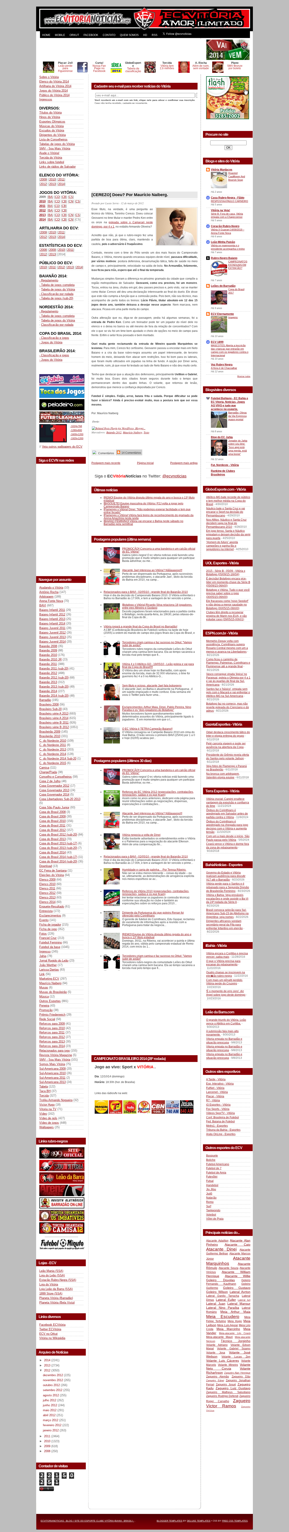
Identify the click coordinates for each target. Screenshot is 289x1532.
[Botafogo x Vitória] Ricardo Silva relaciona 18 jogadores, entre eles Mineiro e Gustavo (157, 606)
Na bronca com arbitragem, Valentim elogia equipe (223, 775)
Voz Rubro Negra (222, 364)
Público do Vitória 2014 (54, 95)
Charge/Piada (48, 772)
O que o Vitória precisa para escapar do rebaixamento (223, 963)
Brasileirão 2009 (49, 731)
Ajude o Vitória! (49, 153)
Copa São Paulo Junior (54, 807)
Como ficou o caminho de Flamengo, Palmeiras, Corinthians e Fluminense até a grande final (228, 663)
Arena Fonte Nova (51, 601)
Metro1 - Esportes (217, 1125)
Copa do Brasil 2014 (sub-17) (58, 857)
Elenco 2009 (47, 879)
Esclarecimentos (50, 915)
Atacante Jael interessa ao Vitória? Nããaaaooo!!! (152, 570)
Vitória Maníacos (221, 169)
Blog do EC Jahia (222, 437)
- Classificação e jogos (54, 338)
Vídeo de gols (48, 1118)
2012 (43, 184)
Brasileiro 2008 (49, 704)
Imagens (233, 317)
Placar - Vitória (215, 1096)
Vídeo (43, 1113)
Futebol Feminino (50, 942)
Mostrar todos (243, 376)
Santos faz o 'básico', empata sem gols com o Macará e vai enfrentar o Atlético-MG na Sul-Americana (228, 692)
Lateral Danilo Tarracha (222, 1295)
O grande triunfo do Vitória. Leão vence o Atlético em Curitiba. (226, 1021)
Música (44, 996)
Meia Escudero (222, 1316)
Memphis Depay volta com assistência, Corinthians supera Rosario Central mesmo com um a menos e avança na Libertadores (227, 646)
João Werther (48, 965)
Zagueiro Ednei (215, 1380)
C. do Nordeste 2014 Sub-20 (57, 758)
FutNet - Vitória (215, 1088)
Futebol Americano (217, 1164)
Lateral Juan (215, 1303)
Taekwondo (213, 1210)
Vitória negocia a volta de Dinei (141, 834)
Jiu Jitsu (211, 1189)
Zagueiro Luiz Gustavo (233, 1388)
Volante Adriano (217, 1345)
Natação (211, 1197)
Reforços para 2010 (52, 1028)
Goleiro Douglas (220, 1280)
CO (57, 197)
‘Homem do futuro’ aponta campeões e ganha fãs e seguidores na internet (222, 546)
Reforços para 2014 (52, 1046)
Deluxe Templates (198, 1521)
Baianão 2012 (48, 673)
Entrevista (46, 911)
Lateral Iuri (244, 1300)
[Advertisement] (122, 50)
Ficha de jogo (48, 929)
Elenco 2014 (47, 902)
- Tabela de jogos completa (57, 285)
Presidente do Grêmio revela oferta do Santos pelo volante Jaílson (227, 756)
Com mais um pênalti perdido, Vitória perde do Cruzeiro (224, 982)
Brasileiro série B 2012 (54, 727)
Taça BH (45, 1091)
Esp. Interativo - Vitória (220, 1083)
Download (45, 866)
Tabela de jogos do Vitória (58, 289)
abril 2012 (49, 1415)
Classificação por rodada (57, 324)
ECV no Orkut (48, 1333)
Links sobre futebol (51, 162)
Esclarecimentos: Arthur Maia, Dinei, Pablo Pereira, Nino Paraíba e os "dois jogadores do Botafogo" (156, 708)
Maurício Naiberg (50, 983)
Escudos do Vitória (51, 130)
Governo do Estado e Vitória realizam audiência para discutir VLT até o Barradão (225, 876)
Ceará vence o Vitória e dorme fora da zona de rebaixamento (227, 845)
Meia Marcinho (228, 1329)
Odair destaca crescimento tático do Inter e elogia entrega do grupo (228, 734)
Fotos (43, 933)
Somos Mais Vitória (52, 1064)
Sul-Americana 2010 (52, 1073)
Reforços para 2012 (52, 1037)
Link (42, 974)
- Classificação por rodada (56, 294)
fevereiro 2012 (52, 1425)
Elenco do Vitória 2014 (54, 81)
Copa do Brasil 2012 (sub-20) (58, 834)
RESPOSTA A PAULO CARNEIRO (229, 201)
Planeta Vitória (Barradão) (56, 1298)
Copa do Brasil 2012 (52, 830)
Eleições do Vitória (51, 875)
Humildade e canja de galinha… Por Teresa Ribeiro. (154, 869)
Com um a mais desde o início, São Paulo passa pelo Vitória (227, 838)
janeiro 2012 (51, 1430)
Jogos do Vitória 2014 (53, 90)
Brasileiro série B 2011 (54, 722)
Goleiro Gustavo (237, 1288)
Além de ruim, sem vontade (200, 67)
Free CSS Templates (235, 1521)
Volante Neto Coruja (228, 1366)
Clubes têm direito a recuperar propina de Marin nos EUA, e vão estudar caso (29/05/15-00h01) (226, 616)
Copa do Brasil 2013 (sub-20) (58, 848)
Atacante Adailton (217, 1240)
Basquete (212, 1155)
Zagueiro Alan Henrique (237, 1372)
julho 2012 (50, 1400)
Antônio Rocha (48, 592)
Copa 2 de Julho (50, 781)
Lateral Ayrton (240, 1292)
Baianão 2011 (48, 664)
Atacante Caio (238, 1244)
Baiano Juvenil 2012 (52, 632)
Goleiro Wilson (217, 1292)
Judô (209, 1193)
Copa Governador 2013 (54, 790)
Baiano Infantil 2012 (52, 614)
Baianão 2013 (48, 682)
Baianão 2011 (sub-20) (53, 668)
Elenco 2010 (47, 884)
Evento (44, 920)
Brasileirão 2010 (49, 736)
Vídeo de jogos (49, 1122)
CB (64, 197)
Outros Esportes (50, 1001)
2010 (52, 179)
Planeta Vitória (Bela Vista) (57, 1302)
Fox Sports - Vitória (217, 1109)
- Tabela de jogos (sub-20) (56, 298)
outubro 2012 (52, 1385)
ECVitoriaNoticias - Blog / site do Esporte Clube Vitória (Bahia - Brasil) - (87, 1521)
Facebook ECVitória (52, 1324)
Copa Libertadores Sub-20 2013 (59, 799)
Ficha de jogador (50, 924)
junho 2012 (50, 1405)
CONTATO (109, 34)
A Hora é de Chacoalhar (224, 368)
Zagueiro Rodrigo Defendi (222, 1396)
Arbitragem (46, 596)
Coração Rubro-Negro (225, 226)
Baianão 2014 (48, 691)
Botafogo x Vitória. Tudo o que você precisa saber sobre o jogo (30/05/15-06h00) (228, 593)
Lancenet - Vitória (217, 1092)
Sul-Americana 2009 (52, 1068)
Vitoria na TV (47, 1109)
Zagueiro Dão (241, 1376)
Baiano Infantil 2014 (52, 623)
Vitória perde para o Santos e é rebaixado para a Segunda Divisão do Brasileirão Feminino (227, 887)
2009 (43, 179)
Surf (208, 1206)
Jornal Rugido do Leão (53, 960)
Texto (146, 432)
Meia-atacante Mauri (219, 1337)
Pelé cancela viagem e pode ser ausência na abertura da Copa (226, 745)
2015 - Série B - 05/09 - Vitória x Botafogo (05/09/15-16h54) (225, 572)
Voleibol (211, 1214)
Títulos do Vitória (50, 112)
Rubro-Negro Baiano (224, 258)
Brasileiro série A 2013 (53, 713)
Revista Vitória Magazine (55, 1055)
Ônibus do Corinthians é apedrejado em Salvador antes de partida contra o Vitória (227, 814)
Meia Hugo (235, 1321)
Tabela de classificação (133, 69)
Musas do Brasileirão (53, 992)
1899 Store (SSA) (50, 1293)
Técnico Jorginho (235, 1341)
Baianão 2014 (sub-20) (54, 695)
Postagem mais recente (105, 462)
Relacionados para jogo (54, 1050)
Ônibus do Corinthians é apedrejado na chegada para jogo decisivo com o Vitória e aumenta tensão (227, 827)
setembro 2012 (53, 1390)
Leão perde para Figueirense (65, 68)
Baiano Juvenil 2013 (52, 637)
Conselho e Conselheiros (55, 776)
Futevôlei (211, 1176)
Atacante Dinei (221, 1249)
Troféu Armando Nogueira (55, 1100)
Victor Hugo (47, 1104)
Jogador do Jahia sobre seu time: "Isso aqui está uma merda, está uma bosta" (237, 447)
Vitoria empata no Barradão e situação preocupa (224, 1040)
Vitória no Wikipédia (52, 1338)
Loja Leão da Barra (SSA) (56, 1289)
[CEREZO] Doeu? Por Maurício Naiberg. (129, 194)
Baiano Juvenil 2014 (52, 641)
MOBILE (60, 34)
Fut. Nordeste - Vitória (225, 465)
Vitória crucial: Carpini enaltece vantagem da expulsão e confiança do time (227, 802)
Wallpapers (46, 1127)
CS (71, 197)
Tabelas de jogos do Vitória (57, 144)
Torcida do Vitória (50, 157)
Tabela (43, 1086)
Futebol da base (49, 947)
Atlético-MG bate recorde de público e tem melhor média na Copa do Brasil (228, 501)
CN (71, 201)
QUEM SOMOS (129, 34)
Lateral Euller (226, 1300)
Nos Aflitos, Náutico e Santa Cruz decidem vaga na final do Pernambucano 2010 (226, 523)
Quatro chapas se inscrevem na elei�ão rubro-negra (225, 974)
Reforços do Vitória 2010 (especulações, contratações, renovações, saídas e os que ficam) (155, 892)
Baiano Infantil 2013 (52, 619)
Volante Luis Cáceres (222, 1360)
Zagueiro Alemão (217, 1376)
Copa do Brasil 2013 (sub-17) (58, 843)
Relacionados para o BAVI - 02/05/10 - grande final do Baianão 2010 (146, 591)
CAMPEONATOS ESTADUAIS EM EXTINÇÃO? (237, 265)
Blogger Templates (169, 1521)
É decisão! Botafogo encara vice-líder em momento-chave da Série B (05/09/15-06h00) (228, 582)
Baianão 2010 (48, 655)
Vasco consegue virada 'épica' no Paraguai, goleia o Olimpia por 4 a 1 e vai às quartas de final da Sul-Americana (228, 679)
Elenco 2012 (47, 893)
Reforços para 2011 (52, 1032)
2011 (61, 179)
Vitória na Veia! (220, 210)
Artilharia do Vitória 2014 (55, 86)
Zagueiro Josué (226, 1384)
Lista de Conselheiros (53, 139)
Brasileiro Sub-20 (50, 709)
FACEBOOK (91, 34)
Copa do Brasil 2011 (52, 825)
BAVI (42, 605)
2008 (43, 250)
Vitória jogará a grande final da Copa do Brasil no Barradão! (140, 626)
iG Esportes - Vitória (218, 1104)
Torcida (44, 1095)
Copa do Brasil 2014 (52, 852)
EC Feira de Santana (53, 870)
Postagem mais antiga (184, 462)
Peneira (44, 1005)
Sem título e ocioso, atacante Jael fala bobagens (152, 685)
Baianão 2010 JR (50, 659)
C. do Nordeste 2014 (52, 754)
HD (145, 34)
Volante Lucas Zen (235, 1356)
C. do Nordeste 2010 (52, 740)
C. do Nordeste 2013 (52, 749)
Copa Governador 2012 (54, 785)
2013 (52, 184)
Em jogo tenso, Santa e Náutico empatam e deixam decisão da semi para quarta (228, 534)
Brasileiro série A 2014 (53, 718)
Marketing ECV (49, 978)
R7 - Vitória (213, 1100)
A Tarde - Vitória (216, 1079)
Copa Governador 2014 (54, 794)
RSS (154, 34)
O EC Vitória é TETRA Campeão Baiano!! (147, 728)
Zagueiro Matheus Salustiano (228, 1392)
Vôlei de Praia (215, 1218)
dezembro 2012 (53, 1375)
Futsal (210, 1181)
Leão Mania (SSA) (51, 1271)
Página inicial (145, 462)
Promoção (46, 1010)
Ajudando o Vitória (51, 587)
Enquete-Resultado (51, 906)
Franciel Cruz (48, 938)
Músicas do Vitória (51, 126)
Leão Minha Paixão (223, 242)
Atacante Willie (238, 1276)
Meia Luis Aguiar (227, 1325)
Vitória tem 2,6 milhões (167, 67)
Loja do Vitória (48, 1284)
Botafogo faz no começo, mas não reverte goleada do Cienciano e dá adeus (227, 707)
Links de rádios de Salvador (57, 166)
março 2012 (51, 1420)
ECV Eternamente (222, 314)
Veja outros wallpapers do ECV (62, 446)
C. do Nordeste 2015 (52, 763)
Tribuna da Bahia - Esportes (223, 1129)
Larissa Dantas (49, 969)
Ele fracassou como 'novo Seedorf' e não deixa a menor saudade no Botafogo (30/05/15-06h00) (227, 604)
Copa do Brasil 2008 (52, 812)
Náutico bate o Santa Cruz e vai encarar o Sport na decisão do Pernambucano (225, 512)
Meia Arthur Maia (235, 1311)
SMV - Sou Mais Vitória (54, 148)
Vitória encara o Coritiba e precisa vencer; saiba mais (227, 955)
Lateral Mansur (238, 1303)
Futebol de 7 (213, 1168)
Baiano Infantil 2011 (52, 610)
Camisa (44, 767)
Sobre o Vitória (49, 77)
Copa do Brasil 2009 (52, 816)
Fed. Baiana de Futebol (220, 1121)
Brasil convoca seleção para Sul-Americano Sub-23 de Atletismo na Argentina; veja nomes (227, 913)
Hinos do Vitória (49, 117)
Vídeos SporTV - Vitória (220, 1113)
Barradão (45, 700)
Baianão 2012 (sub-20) (54, 677)
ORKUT (74, 34)
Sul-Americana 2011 (52, 1077)
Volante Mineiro (228, 1364)
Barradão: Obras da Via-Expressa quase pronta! (237, 416)
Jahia (42, 956)
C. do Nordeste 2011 (52, 745)
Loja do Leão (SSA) (52, 1275)
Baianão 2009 (48, 650)
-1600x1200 (76, 434)
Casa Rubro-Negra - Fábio (227, 197)
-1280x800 (76, 430)
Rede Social (47, 1019)
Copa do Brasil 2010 (52, 821)
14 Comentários (131, 452)
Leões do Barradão (223, 285)
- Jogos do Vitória (50, 342)
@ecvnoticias (174, 476)
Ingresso (45, 951)
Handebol (212, 1185)
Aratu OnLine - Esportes (220, 1134)
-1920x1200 (76, 438)
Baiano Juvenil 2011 (52, 628)
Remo (210, 1202)
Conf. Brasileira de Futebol (222, 1117)
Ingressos (45, 99)
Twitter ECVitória (50, 1329)
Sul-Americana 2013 (52, 1082)
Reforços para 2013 (52, 1041)
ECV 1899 (217, 342)
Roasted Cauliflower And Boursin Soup (236, 176)
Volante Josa (215, 1352)
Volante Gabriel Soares (233, 1348)
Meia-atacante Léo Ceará (234, 1333)
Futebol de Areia (216, 1172)
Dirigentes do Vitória (52, 135)
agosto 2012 (51, 1395)
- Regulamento (48, 280)
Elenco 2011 (47, 888)
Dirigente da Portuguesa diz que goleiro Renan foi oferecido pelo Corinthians (153, 914)
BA (50, 197)
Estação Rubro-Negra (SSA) (57, 1280)
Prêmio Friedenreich (52, 1014)
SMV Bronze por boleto (234, 67)
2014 (61, 184)
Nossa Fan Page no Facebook (99, 68)
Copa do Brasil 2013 (52, 839)
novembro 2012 (53, 1380)
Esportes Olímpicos (52, 121)
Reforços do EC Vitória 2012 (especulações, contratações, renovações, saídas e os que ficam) (158, 793)
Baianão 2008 (48, 646)
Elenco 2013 (47, 897)
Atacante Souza (228, 1268)
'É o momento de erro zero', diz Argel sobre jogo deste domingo (225, 993)
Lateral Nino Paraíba (222, 1307)
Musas (43, 987)
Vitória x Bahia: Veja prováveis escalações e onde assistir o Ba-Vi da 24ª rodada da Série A (227, 898)
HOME (46, 34)
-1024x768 (76, 426)
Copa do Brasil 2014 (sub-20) (58, 861)
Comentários (106, 453)
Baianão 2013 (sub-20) (54, 686)
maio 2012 (50, 1410)
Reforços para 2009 (52, 1023)
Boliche (210, 1159)
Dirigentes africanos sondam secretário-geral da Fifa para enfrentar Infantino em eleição (224, 924)
